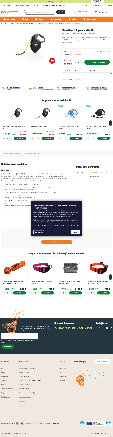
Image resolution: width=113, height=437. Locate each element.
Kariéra (3, 372)
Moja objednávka (24, 372)
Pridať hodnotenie (57, 242)
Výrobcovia (22, 401)
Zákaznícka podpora (6, 388)
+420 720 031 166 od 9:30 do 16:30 (55, 5)
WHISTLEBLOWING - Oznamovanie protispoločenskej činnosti (36, 405)
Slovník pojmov (5, 397)
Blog (27, 5)
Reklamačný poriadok (25, 388)
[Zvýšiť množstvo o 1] (81, 62)
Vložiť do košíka (99, 62)
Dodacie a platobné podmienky (27, 368)
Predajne (9, 5)
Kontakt (3, 384)
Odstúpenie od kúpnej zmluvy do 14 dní (30, 380)
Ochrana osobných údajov (26, 384)
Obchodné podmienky (25, 376)
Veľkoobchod (34, 5)
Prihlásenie (63, 376)
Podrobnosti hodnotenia (88, 33)
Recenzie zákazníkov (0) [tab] (30, 153)
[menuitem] (10, 19)
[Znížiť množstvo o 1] (75, 62)
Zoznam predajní (5, 380)
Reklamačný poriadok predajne (27, 393)
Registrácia (109, 5)
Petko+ (3, 5)
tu (34, 227)
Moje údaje (63, 372)
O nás (2, 368)
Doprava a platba (19, 5)
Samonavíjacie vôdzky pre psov (98, 172)
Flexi (80, 79)
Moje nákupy (63, 368)
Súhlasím (75, 232)
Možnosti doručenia (105, 51)
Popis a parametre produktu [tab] (10, 153)
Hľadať (60, 12)
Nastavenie (39, 232)
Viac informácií (66, 45)
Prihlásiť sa (8, 346)
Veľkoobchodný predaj (25, 397)
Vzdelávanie (4, 376)
